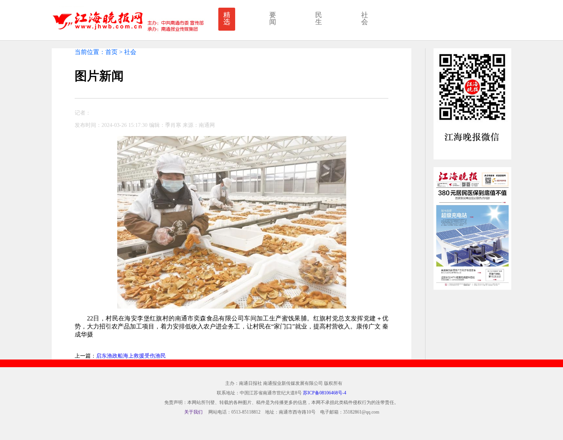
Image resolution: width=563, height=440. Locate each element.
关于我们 (193, 412)
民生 (318, 18)
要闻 (272, 18)
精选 (226, 18)
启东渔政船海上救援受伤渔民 (131, 356)
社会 (364, 18)
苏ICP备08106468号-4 (324, 393)
